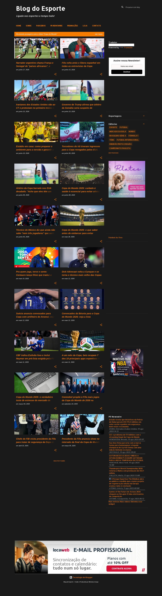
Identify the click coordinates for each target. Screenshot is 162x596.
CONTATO (96, 25)
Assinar (126, 72)
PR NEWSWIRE (56, 25)
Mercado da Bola (117, 131)
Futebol (124, 127)
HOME (18, 25)
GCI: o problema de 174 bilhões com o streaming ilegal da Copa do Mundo (125, 436)
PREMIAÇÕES (72, 25)
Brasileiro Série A (117, 135)
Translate (128, 47)
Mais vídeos (125, 501)
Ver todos (98, 34)
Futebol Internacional (128, 140)
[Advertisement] (127, 95)
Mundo (132, 131)
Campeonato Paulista (119, 148)
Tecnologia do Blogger (82, 577)
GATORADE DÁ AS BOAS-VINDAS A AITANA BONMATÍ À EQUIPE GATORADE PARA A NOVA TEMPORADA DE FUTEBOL (126, 457)
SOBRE (28, 25)
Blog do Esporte (40, 8)
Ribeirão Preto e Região (120, 144)
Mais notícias (114, 501)
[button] (55, 74)
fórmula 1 (133, 135)
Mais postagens (59, 461)
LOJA (85, 25)
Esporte (113, 127)
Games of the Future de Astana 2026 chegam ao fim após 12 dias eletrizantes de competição (126, 494)
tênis (111, 140)
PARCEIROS (41, 25)
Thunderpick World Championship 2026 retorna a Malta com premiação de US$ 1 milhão (126, 470)
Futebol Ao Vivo (115, 237)
